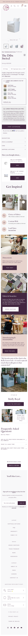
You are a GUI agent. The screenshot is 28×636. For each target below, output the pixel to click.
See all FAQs (5, 434)
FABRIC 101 (14, 535)
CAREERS (14, 574)
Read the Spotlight (14, 404)
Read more (7, 76)
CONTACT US (14, 577)
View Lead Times (12, 230)
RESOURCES (14, 556)
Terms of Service (14, 621)
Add (17, 165)
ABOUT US (14, 566)
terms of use (14, 507)
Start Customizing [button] (14, 126)
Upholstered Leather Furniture (10, 51)
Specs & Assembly (7, 142)
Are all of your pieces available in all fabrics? (13, 440)
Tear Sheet (9, 267)
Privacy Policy (13, 616)
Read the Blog (10, 351)
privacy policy (22, 506)
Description (6, 138)
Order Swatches (10, 309)
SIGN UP (22, 503)
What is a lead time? (8, 444)
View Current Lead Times (19, 119)
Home (3, 51)
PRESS (14, 570)
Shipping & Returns (8, 149)
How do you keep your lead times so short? (12, 448)
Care (3, 145)
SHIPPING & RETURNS (14, 523)
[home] (5, 7)
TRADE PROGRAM (14, 549)
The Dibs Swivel (19, 51)
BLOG (14, 552)
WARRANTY (14, 531)
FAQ (14, 527)
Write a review (14, 465)
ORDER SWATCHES (14, 545)
